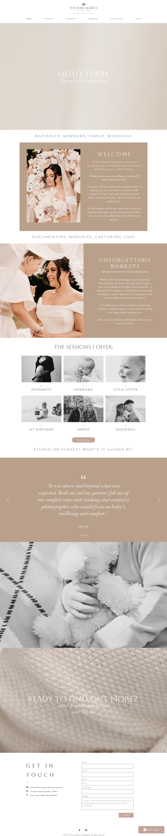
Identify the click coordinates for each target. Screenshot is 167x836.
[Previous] (8, 500)
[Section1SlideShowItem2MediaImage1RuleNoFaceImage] (86, 535)
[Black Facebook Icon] (79, 830)
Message (85, 796)
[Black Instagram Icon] (86, 830)
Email (84, 771)
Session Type (86, 788)
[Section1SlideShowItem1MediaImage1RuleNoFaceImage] (83, 535)
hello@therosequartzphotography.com (46, 787)
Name (84, 762)
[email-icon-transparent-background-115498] (27, 787)
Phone (84, 779)
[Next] (159, 500)
